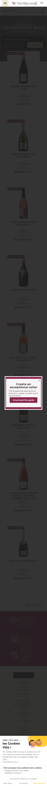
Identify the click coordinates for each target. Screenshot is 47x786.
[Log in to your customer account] (36, 3)
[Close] (39, 379)
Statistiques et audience (13, 773)
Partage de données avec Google (17, 771)
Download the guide (23, 400)
